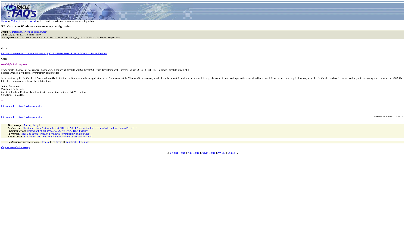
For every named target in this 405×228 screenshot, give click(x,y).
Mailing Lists (17, 21)
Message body (31, 125)
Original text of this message (15, 147)
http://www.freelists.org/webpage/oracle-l (21, 106)
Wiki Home (193, 152)
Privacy (221, 152)
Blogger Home (177, 152)
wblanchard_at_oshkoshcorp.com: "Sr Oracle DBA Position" (57, 131)
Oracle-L (32, 21)
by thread (57, 142)
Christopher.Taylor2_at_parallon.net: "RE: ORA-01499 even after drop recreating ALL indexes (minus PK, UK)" (80, 128)
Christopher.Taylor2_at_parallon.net (28, 31)
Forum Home (208, 152)
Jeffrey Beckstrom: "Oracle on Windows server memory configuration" (54, 133)
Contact (231, 152)
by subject (71, 142)
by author (84, 142)
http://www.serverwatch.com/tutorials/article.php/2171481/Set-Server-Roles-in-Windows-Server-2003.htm (54, 53)
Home (4, 21)
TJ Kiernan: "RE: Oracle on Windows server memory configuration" (58, 136)
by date (45, 142)
